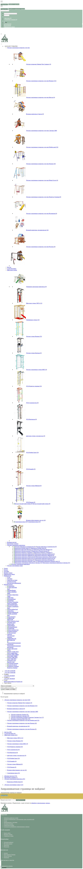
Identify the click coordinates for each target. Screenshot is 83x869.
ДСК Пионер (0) (30, 502)
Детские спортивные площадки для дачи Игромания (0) (41, 213)
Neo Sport (16, 621)
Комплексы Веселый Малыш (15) (43, 549)
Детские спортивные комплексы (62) (14, 779)
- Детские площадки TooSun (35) (19, 714)
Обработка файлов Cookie (11, 818)
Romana (15, 627)
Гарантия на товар (12, 580)
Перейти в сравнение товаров (16, 9)
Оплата (6, 570)
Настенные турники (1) (11, 777)
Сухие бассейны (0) (9, 733)
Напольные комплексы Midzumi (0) (44, 555)
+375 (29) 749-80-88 (9, 672)
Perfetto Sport (10, 624)
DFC (12, 597)
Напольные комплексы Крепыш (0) (44, 560)
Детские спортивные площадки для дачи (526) (17, 700)
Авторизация (7, 24)
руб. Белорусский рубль (10, 13)
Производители (8, 584)
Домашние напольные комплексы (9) (36, 286)
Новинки (6, 857)
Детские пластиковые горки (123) (13, 784)
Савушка (15, 663)
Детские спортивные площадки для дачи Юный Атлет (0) (42, 180)
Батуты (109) (8, 732)
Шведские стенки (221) (10, 735)
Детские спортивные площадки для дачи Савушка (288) (41, 130)
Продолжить (4, 4)
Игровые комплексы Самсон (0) (35, 114)
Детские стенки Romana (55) (34, 336)
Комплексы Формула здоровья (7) (43, 552)
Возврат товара (8, 573)
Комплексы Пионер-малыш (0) (40, 551)
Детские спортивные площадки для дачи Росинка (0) (40, 246)
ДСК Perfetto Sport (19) (32, 452)
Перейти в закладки (13, 4)
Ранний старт (11, 662)
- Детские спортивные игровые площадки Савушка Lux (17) (27, 717)
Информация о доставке (10, 822)
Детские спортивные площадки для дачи (18, 47)
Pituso (13, 625)
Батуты (9, 267)
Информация (7, 575)
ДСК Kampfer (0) (30, 469)
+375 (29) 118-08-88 (9, 670)
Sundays (15, 631)
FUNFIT (15, 605)
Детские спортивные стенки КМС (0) (36, 369)
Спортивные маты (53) (34, 521)
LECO (13, 616)
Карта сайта (7, 833)
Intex (12, 611)
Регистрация (7, 25)
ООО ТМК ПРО (11, 659)
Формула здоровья (12, 667)
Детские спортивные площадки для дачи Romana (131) (41, 81)
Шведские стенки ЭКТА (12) (34, 303)
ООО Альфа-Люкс (12, 653)
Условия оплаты (11, 581)
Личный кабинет (8, 842)
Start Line (15, 630)
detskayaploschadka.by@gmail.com (13, 681)
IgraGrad (15, 609)
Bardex (14, 590)
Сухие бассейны (11, 268)
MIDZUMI (10, 619)
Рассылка (6, 846)
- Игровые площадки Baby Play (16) (20, 719)
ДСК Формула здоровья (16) (34, 386)
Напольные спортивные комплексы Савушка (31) (56, 562)
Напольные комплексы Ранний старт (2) (49, 561)
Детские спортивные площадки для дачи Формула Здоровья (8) (43, 197)
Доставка (6, 571)
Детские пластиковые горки (15, 565)
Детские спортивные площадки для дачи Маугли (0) (40, 97)
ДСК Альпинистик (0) (32, 402)
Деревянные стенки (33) (32, 320)
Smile (12, 628)
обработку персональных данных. (40, 803)
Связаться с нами (8, 836)
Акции (6, 568)
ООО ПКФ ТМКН (12, 656)
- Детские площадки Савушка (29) (19, 716)
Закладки (6, 845)
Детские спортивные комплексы (16, 545)
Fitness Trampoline (12, 603)
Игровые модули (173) (10, 776)
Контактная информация (14, 583)
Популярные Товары (9, 854)
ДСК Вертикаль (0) (31, 419)
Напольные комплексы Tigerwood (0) (46, 557)
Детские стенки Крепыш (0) (34, 353)
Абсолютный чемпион (10, 636)
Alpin (12, 586)
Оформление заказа (9, 574)
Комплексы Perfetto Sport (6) (38, 548)
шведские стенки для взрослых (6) (35, 436)
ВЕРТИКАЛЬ (11, 640)
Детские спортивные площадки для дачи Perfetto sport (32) (42, 147)
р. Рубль (7, 15)
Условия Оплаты (8, 823)
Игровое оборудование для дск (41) (36, 520)
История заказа (8, 843)
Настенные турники (12, 543)
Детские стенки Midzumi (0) (34, 485)
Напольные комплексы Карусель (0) (45, 558)
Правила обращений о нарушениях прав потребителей (19, 819)
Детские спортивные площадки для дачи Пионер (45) (41, 163)
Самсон (15, 665)
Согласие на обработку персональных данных (16, 826)
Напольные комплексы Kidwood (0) (45, 554)
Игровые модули (11, 542)
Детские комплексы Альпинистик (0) (46, 546)
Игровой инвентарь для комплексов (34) (37, 230)
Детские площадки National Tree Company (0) (38, 64)
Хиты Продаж (8, 856)
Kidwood (15, 612)
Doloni (14, 599)
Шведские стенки (12, 270)
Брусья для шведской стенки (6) (41, 503)
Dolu (12, 600)
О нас (8, 577)
